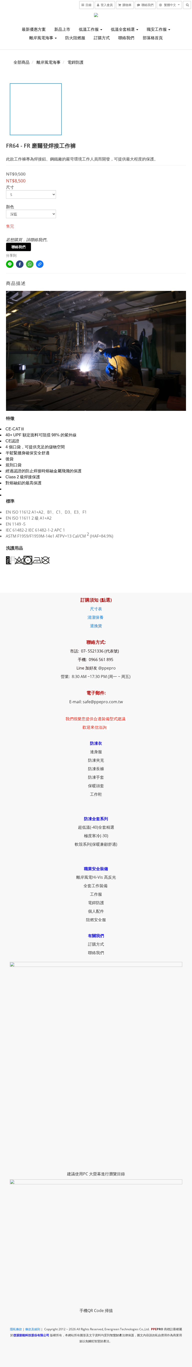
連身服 (96, 751)
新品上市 (62, 29)
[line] (10, 264)
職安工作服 (157, 29)
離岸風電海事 (41, 37)
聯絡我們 (126, 37)
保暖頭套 (96, 785)
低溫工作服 (89, 29)
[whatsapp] (30, 264)
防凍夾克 (96, 760)
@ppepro (107, 668)
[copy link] (40, 264)
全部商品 (22, 62)
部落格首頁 (153, 37)
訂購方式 (102, 37)
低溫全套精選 (123, 29)
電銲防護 (76, 62)
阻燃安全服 (96, 919)
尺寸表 (96, 609)
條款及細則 (32, 1329)
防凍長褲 (96, 768)
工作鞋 (96, 794)
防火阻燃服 (75, 37)
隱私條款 (16, 1329)
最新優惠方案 (34, 29)
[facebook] (20, 264)
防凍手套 (96, 777)
